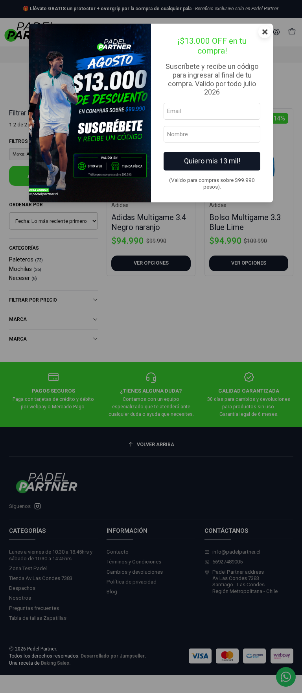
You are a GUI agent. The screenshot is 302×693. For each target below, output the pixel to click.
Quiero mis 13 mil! (212, 161)
